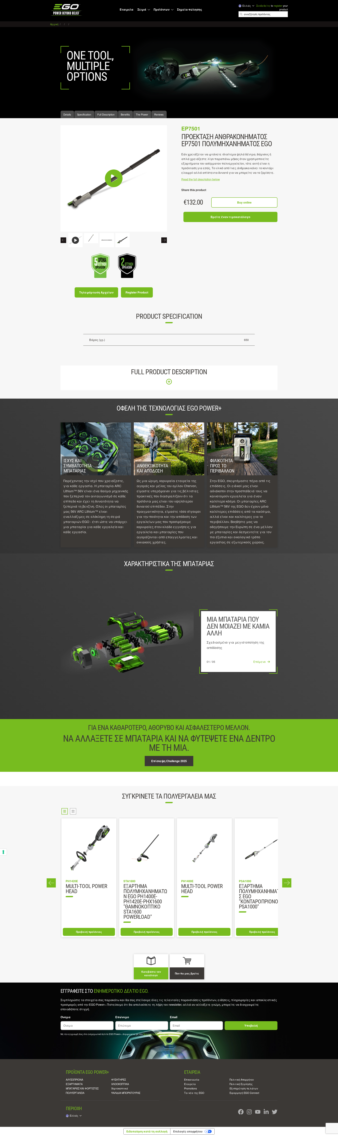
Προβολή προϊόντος (89, 932)
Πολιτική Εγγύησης (241, 1084)
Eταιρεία (190, 1084)
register (278, 5)
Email (173, 1017)
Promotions (190, 1088)
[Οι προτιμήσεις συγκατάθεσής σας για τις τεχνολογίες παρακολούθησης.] (3, 852)
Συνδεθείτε (263, 5)
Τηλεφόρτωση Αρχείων (96, 292)
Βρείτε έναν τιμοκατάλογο (230, 217)
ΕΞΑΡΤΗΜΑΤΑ (74, 1084)
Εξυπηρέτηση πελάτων (244, 1088)
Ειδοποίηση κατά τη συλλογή (146, 1131)
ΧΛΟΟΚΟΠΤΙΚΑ (120, 1084)
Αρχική (54, 24)
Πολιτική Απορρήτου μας (156, 1033)
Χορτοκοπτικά (119, 1088)
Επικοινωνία (191, 1079)
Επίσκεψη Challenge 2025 (169, 761)
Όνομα (65, 1017)
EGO (66, 10)
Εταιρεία (126, 9)
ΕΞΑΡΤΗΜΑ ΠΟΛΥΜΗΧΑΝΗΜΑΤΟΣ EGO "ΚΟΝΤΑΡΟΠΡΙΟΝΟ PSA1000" (261, 897)
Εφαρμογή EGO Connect (244, 1093)
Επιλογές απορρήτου (187, 1131)
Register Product (137, 292)
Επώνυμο (122, 1017)
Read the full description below (200, 179)
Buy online (244, 202)
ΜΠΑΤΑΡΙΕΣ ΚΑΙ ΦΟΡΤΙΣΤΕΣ (82, 1088)
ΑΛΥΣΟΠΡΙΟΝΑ (74, 1079)
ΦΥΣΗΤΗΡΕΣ (118, 1079)
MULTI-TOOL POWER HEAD (86, 889)
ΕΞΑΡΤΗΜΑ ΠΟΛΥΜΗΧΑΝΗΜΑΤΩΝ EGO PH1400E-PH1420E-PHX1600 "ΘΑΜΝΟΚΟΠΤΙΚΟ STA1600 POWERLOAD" (145, 902)
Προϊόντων (162, 9)
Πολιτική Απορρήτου (242, 1079)
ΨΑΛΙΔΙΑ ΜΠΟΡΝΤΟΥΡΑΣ (125, 1093)
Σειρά (141, 9)
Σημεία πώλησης (189, 9)
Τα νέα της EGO (194, 1093)
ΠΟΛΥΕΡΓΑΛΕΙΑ (75, 1093)
